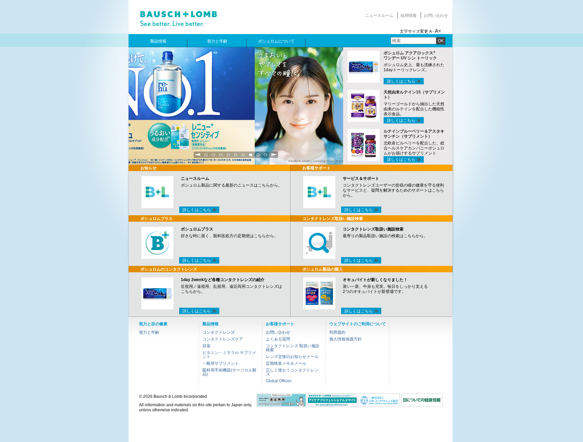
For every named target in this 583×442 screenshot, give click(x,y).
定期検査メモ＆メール (286, 363)
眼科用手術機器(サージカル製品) (229, 372)
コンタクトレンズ (218, 332)
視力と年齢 (149, 332)
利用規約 (337, 332)
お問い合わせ (436, 15)
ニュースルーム (379, 15)
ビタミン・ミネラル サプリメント (229, 354)
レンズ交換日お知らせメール (292, 356)
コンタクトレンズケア (222, 339)
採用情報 (408, 15)
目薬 (206, 345)
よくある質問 (278, 339)
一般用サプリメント (220, 363)
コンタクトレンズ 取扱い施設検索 (293, 347)
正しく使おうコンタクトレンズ (292, 372)
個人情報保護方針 (345, 339)
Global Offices (279, 381)
